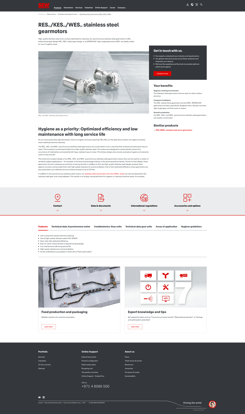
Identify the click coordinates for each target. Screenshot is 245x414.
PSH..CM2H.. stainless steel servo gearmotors (174, 130)
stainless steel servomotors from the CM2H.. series (104, 173)
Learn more (49, 327)
